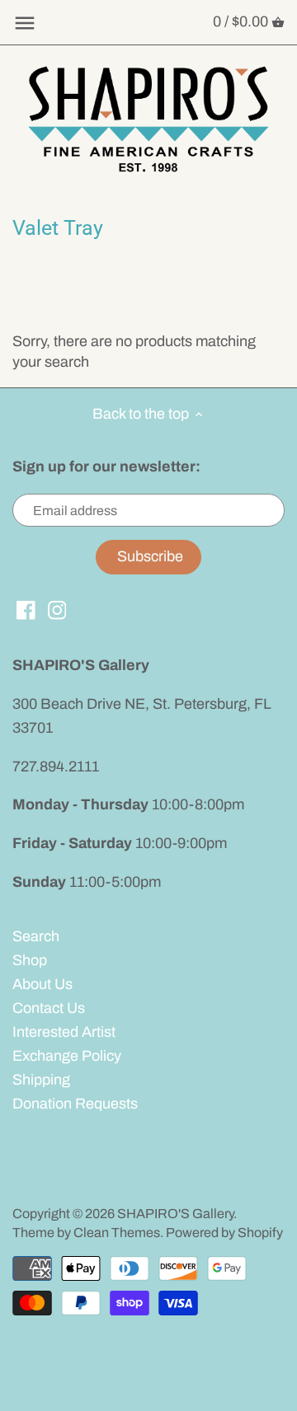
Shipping (41, 1079)
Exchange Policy (66, 1056)
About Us (42, 984)
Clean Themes (116, 1233)
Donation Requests (75, 1103)
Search (35, 936)
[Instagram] (57, 609)
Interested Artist (64, 1032)
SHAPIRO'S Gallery (175, 1214)
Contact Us (48, 1008)
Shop (29, 960)
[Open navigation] (24, 23)
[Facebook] (25, 609)
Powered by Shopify (224, 1233)
